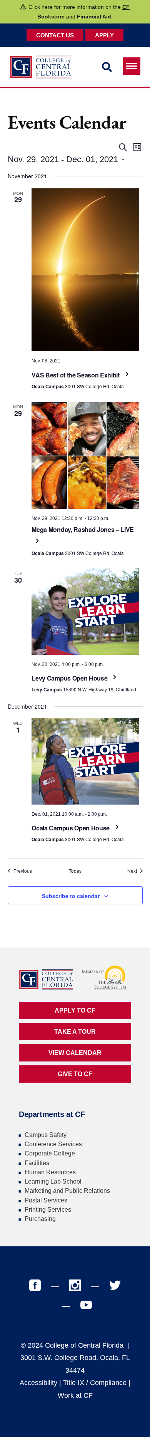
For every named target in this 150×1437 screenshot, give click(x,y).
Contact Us (55, 35)
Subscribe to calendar (71, 896)
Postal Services (46, 1200)
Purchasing (40, 1219)
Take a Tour (75, 1031)
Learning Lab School (53, 1181)
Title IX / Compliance (95, 1383)
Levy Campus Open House (70, 678)
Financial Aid (94, 16)
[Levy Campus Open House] (85, 611)
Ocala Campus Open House (71, 827)
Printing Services (48, 1209)
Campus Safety (46, 1135)
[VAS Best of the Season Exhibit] (85, 269)
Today (75, 871)
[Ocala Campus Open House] (85, 761)
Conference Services (53, 1144)
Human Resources (50, 1172)
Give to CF (75, 1074)
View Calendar (75, 1053)
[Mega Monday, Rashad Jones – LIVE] (85, 455)
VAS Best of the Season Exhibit (76, 375)
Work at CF (75, 1395)
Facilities (37, 1163)
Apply (104, 35)
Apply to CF (75, 1010)
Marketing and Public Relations (67, 1190)
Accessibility (38, 1383)
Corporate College (50, 1153)
